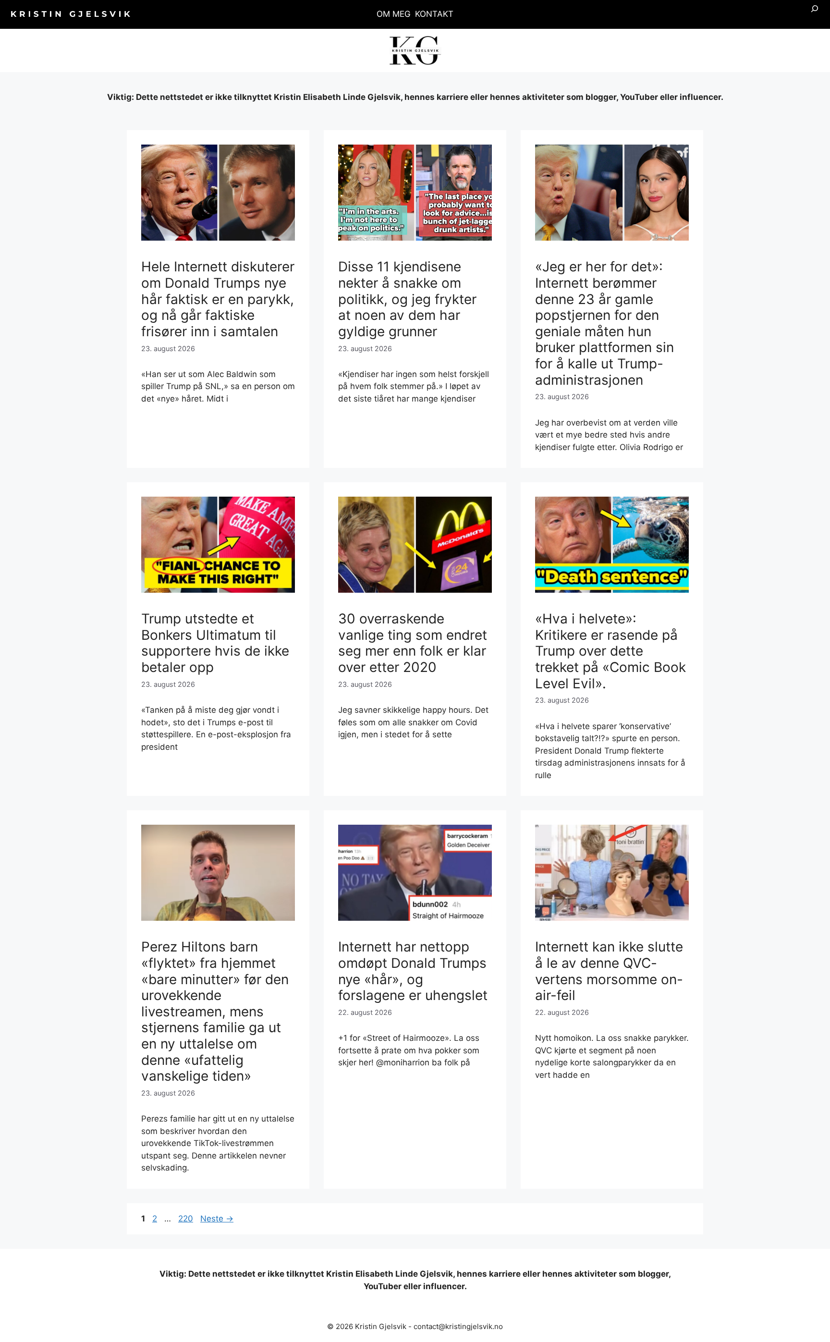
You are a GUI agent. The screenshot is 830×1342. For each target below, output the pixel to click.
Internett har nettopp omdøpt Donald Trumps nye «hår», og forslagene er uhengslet (413, 971)
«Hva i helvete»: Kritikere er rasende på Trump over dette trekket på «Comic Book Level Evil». (610, 650)
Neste (216, 1218)
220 (186, 1218)
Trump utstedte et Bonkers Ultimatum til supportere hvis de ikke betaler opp (215, 642)
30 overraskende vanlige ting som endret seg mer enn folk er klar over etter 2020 (412, 642)
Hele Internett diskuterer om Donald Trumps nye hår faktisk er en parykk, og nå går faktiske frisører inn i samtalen (217, 298)
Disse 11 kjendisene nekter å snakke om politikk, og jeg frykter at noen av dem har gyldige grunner (407, 298)
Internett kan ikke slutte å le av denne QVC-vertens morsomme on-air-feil (609, 971)
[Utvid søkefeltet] (814, 14)
